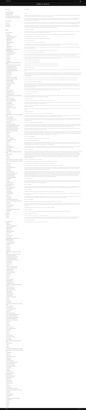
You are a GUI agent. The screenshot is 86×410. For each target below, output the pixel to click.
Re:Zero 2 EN (8, 213)
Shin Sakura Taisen (9, 163)
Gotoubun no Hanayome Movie (10, 83)
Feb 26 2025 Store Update (9, 13)
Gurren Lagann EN (8, 198)
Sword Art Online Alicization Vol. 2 (10, 174)
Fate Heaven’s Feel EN (9, 192)
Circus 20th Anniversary (9, 46)
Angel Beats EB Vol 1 (9, 39)
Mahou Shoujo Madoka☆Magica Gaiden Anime (12, 128)
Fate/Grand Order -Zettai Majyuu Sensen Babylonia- (13, 254)
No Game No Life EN (9, 206)
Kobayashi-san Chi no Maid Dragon (11, 107)
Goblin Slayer (8, 76)
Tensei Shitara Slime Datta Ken (10, 175)
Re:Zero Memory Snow (9, 146)
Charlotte (7, 45)
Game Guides (7, 23)
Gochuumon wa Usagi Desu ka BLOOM (11, 77)
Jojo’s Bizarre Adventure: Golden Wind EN (12, 199)
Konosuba (7, 109)
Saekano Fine (8, 158)
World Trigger (8, 181)
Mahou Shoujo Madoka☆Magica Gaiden (11, 126)
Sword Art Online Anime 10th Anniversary (12, 362)
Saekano (7, 155)
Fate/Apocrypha (8, 61)
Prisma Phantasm (8, 140)
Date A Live (7, 57)
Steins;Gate (8, 164)
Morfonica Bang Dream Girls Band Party (11, 129)
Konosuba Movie (8, 113)
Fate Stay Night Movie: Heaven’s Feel (11, 66)
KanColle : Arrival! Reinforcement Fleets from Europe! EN (14, 200)
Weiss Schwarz (7, 26)
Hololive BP (7, 87)
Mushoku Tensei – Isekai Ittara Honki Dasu (12, 130)
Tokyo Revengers (8, 178)
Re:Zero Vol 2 (8, 144)
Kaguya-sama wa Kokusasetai (10, 99)
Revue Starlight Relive (9, 150)
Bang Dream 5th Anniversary (10, 42)
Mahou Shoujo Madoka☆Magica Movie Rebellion (13, 125)
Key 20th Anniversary (9, 106)
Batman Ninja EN (8, 189)
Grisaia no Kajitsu (8, 73)
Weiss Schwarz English (8, 185)
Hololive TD (7, 88)
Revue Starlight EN (8, 210)
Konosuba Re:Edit (8, 111)
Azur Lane (7, 216)
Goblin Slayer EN (8, 196)
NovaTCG (8, 1)
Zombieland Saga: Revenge (10, 184)
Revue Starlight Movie (9, 343)
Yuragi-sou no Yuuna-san (9, 182)
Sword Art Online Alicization (10, 171)
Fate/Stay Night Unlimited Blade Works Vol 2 (12, 70)
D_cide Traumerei (8, 47)
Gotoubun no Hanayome (9, 80)
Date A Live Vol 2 (8, 58)
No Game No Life (8, 132)
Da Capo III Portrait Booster (10, 54)
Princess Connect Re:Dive (9, 137)
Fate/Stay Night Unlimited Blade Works (11, 69)
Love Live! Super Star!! (9, 121)
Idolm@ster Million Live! (9, 91)
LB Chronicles (8, 122)
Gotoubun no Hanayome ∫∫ (10, 81)
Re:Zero (7, 143)
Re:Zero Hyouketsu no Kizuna (10, 147)
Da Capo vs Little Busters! (9, 51)
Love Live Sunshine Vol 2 (9, 118)
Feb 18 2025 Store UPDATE (9, 14)
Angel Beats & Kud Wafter (9, 38)
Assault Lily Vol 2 (8, 35)
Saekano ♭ (7, 156)
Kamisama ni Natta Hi (9, 102)
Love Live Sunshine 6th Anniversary (11, 119)
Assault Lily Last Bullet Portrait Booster (11, 36)
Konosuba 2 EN (8, 203)
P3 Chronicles (8, 136)
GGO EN (7, 195)
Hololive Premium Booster (9, 279)
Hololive (7, 217)
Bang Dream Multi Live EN (9, 188)
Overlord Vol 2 (8, 324)
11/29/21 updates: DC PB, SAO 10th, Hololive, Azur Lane (13, 17)
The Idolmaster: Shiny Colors (10, 94)
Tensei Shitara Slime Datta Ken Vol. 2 (11, 177)
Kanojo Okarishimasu (9, 103)
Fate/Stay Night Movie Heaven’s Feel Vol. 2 (12, 67)
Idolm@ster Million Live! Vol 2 (10, 92)
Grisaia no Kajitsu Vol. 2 (9, 74)
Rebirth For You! (7, 214)
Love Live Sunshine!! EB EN (10, 394)
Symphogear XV (8, 170)
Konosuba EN (8, 202)
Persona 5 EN (8, 207)
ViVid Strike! (8, 369)
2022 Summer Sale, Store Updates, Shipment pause (13, 16)
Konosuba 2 (8, 110)
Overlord (7, 133)
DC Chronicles (8, 55)
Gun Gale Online (8, 84)
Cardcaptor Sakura (9, 43)
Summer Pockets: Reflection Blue (10, 167)
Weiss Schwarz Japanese (8, 32)
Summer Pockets (8, 166)
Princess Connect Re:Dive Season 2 (11, 139)
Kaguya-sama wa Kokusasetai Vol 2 (11, 100)
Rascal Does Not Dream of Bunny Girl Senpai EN (12, 209)
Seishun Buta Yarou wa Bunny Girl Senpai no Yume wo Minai (14, 159)
